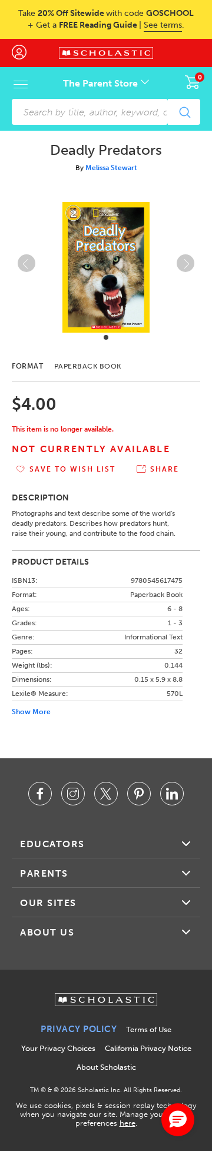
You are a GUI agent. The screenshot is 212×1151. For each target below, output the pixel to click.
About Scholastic (106, 1067)
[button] (106, 337)
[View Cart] (193, 81)
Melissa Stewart (111, 168)
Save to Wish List (72, 469)
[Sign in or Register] (25, 53)
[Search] (184, 112)
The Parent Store (101, 83)
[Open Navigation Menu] (20, 84)
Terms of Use (148, 1029)
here (127, 1123)
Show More (31, 712)
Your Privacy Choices (58, 1048)
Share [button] (164, 469)
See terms (163, 25)
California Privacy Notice (148, 1048)
